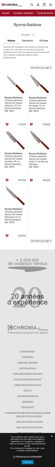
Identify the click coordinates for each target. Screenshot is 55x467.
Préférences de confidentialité (28, 456)
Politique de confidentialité (27, 379)
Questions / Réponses (27, 362)
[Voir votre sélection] (44, 4)
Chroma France (27, 351)
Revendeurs (27, 402)
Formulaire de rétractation (27, 385)
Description (27, 40)
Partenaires (27, 357)
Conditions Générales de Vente (28, 374)
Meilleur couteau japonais (29, 416)
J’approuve (27, 462)
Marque (11, 40)
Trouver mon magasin (27, 396)
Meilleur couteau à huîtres (30, 427)
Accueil (5, 13)
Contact (28, 390)
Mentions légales (27, 368)
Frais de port (27, 407)
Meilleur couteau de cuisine (29, 422)
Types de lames (45, 13)
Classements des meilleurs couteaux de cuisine (27, 413)
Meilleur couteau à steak (29, 433)
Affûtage (43, 40)
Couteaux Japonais (23, 13)
